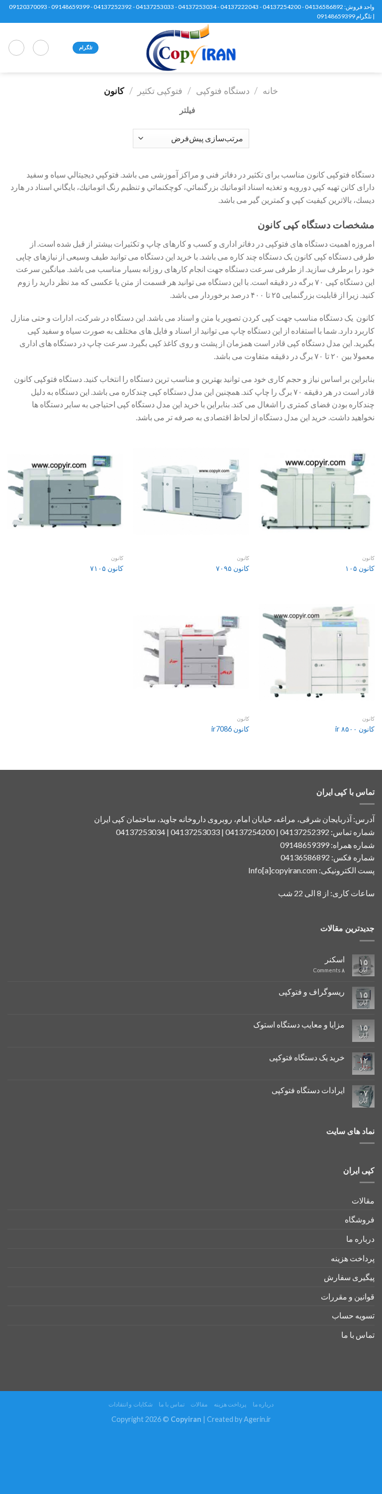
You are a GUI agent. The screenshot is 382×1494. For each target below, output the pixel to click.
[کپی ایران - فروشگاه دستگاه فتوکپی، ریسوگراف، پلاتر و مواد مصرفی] (191, 48)
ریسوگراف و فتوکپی (312, 991)
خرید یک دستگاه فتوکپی (307, 1057)
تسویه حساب (353, 1315)
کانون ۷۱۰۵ (106, 568)
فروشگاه (360, 1219)
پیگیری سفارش (349, 1277)
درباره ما (360, 1238)
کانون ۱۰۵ (360, 568)
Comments (329, 970)
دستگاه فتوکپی (223, 90)
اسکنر (335, 959)
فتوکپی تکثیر (160, 90)
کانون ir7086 (230, 729)
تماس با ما (358, 1334)
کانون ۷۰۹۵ (232, 568)
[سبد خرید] (16, 48)
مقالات (363, 1200)
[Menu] (369, 47)
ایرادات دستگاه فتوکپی (308, 1090)
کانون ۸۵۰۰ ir (355, 729)
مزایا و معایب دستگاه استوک (299, 1024)
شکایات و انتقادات (130, 1404)
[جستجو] (41, 48)
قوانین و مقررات (348, 1296)
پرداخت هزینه (353, 1258)
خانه (270, 90)
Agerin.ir (257, 1419)
